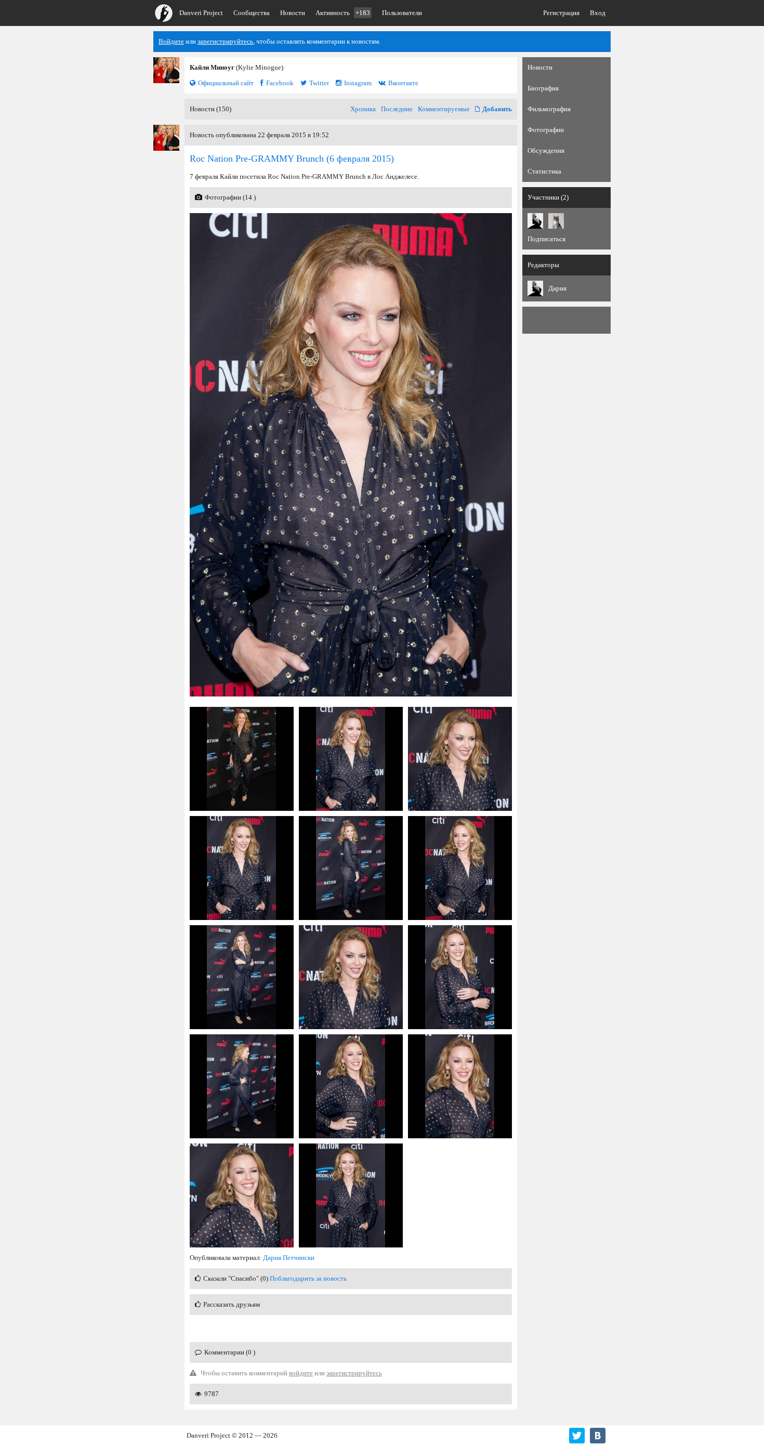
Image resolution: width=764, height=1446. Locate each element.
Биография (543, 88)
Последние (397, 109)
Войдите (171, 41)
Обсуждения (546, 150)
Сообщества (251, 13)
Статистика (544, 171)
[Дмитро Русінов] (556, 221)
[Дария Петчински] (535, 221)
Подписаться (546, 239)
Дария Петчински (288, 1257)
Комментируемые (444, 109)
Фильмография (549, 109)
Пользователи (402, 13)
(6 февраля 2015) (292, 158)
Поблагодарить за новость (308, 1278)
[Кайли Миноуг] (166, 70)
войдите (301, 1373)
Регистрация (561, 13)
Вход (597, 13)
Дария (557, 288)
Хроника (363, 109)
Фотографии (546, 130)
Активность (342, 13)
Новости (292, 13)
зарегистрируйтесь (225, 41)
